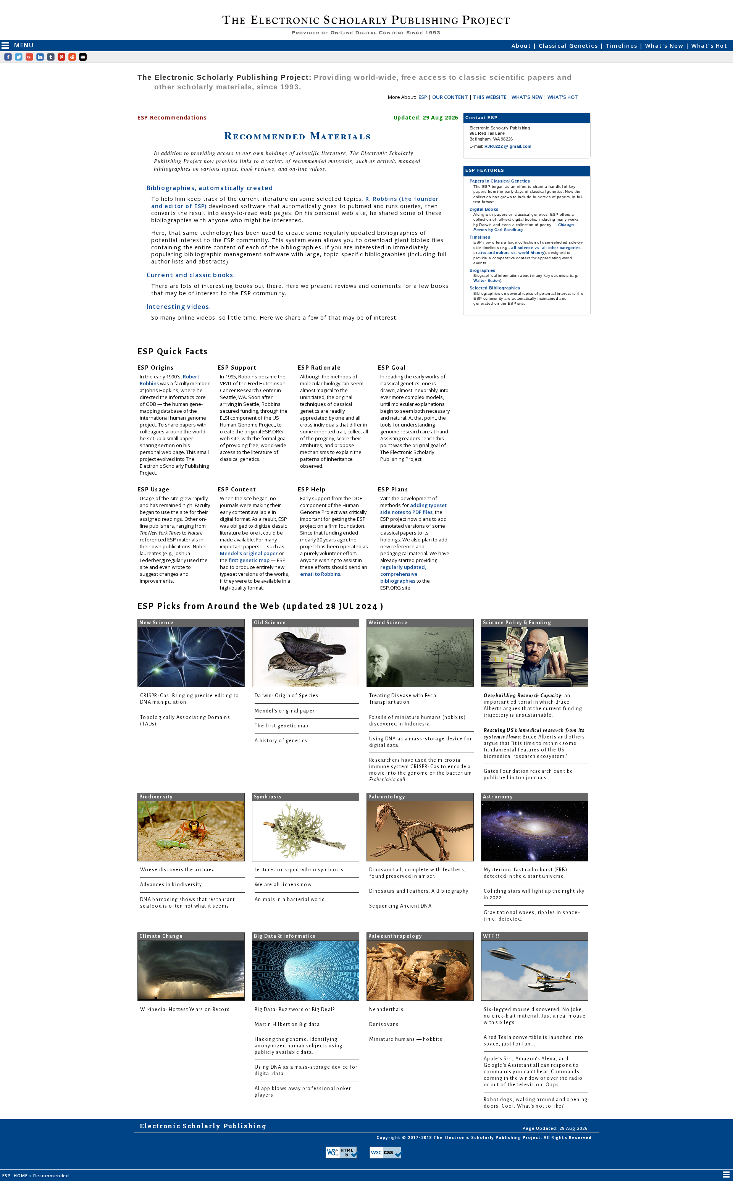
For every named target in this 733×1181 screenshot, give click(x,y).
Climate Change (161, 936)
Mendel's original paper (249, 553)
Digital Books (484, 209)
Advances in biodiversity (171, 884)
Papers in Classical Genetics (500, 181)
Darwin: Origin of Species (287, 695)
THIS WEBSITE (490, 97)
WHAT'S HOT (562, 97)
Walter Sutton (486, 280)
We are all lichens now (283, 884)
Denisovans (384, 1024)
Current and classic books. (191, 275)
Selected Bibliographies (495, 288)
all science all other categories (546, 248)
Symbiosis (267, 797)
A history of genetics (281, 740)
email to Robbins (320, 573)
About (522, 45)
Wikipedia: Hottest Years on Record (185, 1009)
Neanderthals (386, 1009)
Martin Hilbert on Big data (287, 1024)
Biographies (483, 270)
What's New (665, 45)
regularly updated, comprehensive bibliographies (403, 574)
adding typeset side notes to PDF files (413, 508)
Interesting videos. (179, 306)
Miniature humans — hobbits (405, 1039)
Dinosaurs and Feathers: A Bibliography (418, 891)
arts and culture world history (511, 252)
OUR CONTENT (450, 97)
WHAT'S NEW (527, 97)
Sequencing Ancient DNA (400, 906)
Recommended (51, 1175)
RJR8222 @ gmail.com (508, 146)
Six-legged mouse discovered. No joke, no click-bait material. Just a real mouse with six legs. (535, 1016)
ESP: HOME (15, 1175)
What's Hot (709, 45)
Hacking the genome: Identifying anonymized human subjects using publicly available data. (298, 1046)
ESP (422, 97)
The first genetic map (282, 726)
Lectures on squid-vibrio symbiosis (299, 869)
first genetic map (250, 560)
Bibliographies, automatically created (210, 188)
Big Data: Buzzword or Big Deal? (295, 1009)
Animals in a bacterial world (290, 899)
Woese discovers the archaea (177, 869)
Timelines (622, 45)
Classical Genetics (569, 45)
